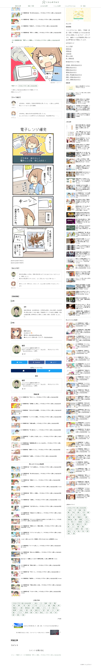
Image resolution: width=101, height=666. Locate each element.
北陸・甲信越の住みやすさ (74, 75)
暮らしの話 (69, 56)
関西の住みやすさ (71, 70)
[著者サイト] (23, 354)
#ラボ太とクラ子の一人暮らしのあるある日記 (28, 85)
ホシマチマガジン (27, 351)
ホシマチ (43, 349)
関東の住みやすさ (71, 67)
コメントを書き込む (36, 650)
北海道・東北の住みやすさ (74, 65)
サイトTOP (69, 46)
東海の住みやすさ (71, 72)
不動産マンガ (14, 85)
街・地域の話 (70, 58)
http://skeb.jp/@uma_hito (35, 335)
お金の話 (68, 54)
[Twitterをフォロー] (25, 354)
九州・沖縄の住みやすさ (73, 79)
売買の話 (68, 51)
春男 (23, 345)
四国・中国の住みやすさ (73, 77)
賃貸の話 (68, 49)
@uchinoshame (48, 337)
